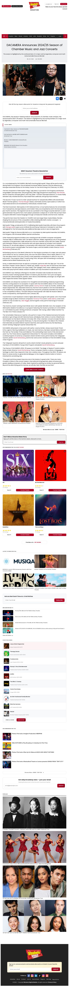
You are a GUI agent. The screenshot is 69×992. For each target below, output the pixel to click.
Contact (23, 979)
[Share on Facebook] (57, 98)
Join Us (29, 979)
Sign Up (34, 113)
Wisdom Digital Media (30, 982)
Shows (20, 36)
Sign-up (57, 4)
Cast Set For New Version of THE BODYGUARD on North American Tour (16, 129)
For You (9, 373)
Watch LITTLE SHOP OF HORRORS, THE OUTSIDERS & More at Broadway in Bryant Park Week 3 (39, 628)
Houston (11, 36)
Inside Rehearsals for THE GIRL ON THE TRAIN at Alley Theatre (31, 622)
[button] (65, 36)
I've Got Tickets (25, 490)
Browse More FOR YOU (33, 772)
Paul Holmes (61, 193)
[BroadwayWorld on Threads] (43, 975)
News (16, 36)
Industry (26, 36)
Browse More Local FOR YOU (53, 429)
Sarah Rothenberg (19, 338)
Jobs (34, 36)
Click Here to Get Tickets (34, 369)
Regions (43, 979)
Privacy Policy (52, 982)
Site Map (48, 979)
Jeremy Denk (38, 286)
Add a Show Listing (17, 6)
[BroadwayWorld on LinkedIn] (35, 975)
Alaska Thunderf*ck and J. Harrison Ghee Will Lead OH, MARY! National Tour (26, 829)
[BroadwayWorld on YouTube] (47, 975)
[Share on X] (61, 98)
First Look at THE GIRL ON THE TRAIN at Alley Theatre (28, 616)
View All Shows (10, 720)
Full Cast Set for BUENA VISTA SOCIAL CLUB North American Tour (23, 898)
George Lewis (10, 227)
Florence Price (38, 299)
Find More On (33, 542)
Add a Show (21, 720)
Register (53, 36)
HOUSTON (34, 10)
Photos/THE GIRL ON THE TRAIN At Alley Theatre (27, 611)
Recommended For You (9, 728)
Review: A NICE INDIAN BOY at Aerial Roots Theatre (15, 140)
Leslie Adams (52, 299)
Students (39, 36)
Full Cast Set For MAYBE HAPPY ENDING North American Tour (16, 135)
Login (60, 36)
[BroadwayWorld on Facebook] (28, 975)
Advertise (12, 979)
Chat (30, 36)
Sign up (61, 785)
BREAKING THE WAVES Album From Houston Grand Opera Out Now (16, 146)
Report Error (55, 979)
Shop (44, 36)
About (18, 979)
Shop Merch (7, 6)
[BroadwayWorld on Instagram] (32, 975)
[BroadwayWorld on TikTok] (39, 975)
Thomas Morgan (23, 202)
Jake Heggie (25, 301)
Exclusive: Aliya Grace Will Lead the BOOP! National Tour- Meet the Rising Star (27, 864)
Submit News (35, 979)
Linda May (43, 266)
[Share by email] (64, 98)
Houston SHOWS (7, 640)
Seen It (9, 490)
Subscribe (59, 600)
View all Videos (7, 635)
